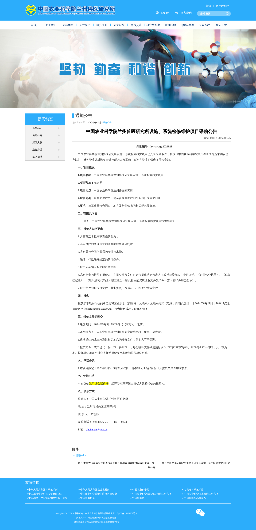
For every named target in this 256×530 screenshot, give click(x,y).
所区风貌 (37, 142)
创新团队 (67, 25)
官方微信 (186, 12)
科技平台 (102, 25)
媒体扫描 (37, 156)
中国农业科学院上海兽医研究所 (201, 494)
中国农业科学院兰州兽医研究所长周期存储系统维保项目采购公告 (118, 463)
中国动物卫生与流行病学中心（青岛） (49, 498)
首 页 (34, 25)
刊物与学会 (187, 25)
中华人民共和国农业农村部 (95, 489)
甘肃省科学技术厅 (194, 489)
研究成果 (119, 25)
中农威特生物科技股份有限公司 (45, 494)
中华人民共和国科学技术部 (43, 489)
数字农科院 (222, 6)
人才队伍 (85, 25)
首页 (89, 122)
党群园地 (170, 25)
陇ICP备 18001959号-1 (127, 513)
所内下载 (221, 25)
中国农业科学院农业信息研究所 (101, 517)
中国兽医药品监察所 (195, 498)
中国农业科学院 (140, 489)
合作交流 (136, 25)
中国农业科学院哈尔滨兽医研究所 (98, 494)
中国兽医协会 (87, 498)
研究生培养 (153, 25)
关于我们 (50, 25)
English (165, 12)
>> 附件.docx (80, 455)
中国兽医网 (138, 498)
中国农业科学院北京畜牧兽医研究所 (151, 494)
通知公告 (37, 135)
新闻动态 (37, 128)
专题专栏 (204, 25)
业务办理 (37, 149)
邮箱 (208, 6)
